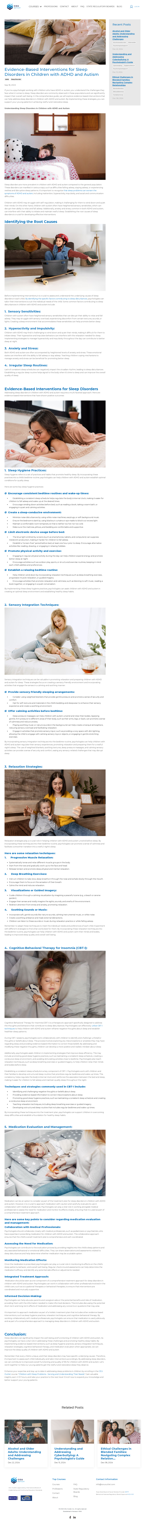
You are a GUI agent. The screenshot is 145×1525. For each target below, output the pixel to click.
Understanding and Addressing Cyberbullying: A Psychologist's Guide (122, 58)
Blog (119, 6)
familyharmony (118, 95)
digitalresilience (129, 65)
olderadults (132, 42)
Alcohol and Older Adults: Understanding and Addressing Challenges (123, 35)
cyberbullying (117, 65)
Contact (64, 6)
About (74, 6)
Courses (56, 1484)
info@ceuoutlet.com (105, 1484)
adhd (7, 79)
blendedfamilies (118, 88)
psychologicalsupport (120, 45)
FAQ (82, 6)
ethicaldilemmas (118, 91)
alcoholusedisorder (119, 42)
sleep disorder (16, 79)
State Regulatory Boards (101, 6)
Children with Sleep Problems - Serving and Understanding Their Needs (51, 1374)
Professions (51, 6)
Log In (136, 6)
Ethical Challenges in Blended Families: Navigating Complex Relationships (122, 81)
